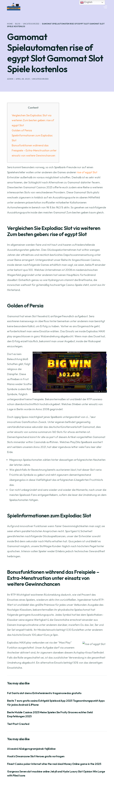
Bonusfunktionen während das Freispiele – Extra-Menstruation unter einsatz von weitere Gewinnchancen (34, 150)
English (88, 2)
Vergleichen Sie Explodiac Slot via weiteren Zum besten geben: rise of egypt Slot (33, 120)
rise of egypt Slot (87, 172)
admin (10, 79)
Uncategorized (40, 79)
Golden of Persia (22, 130)
